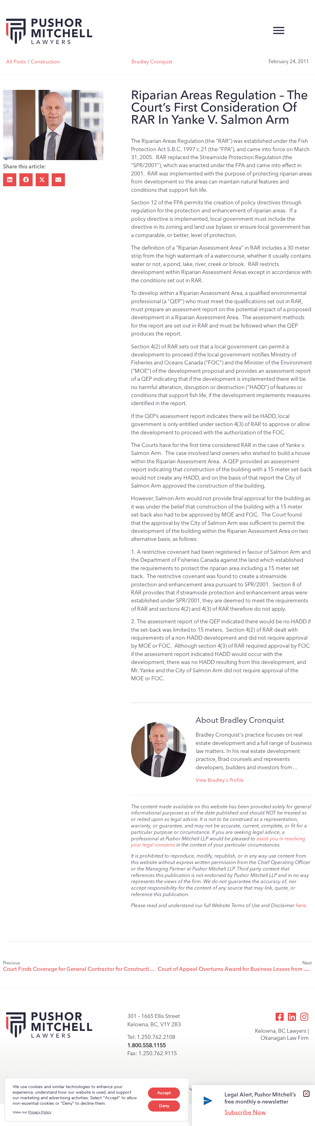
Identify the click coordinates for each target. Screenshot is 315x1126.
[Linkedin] (292, 1016)
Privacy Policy (39, 1112)
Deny (164, 1106)
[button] (9, 180)
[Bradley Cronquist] (158, 749)
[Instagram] (304, 1016)
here (301, 905)
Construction (45, 62)
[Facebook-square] (279, 1016)
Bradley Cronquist (152, 62)
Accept (164, 1093)
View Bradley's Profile (220, 780)
